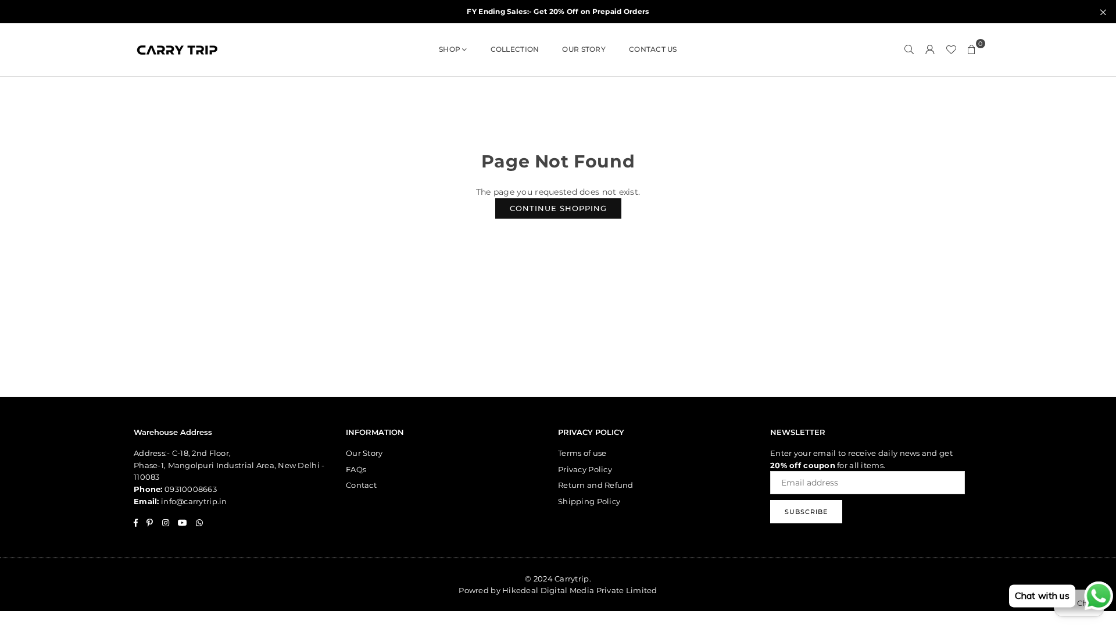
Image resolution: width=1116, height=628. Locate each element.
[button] (971, 49)
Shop (449, 49)
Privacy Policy (585, 469)
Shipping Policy (589, 501)
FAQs (356, 469)
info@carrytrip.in (194, 501)
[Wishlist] (950, 49)
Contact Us (653, 49)
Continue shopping (558, 208)
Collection (515, 49)
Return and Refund (596, 485)
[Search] (909, 49)
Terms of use (582, 453)
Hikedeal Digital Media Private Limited (579, 590)
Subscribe (806, 512)
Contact (361, 485)
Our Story (584, 49)
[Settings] (930, 49)
